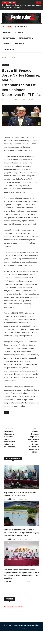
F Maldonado (8, 100)
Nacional (7, 44)
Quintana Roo (21, 26)
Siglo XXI (7, 32)
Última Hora (8, 49)
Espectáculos (9, 38)
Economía (19, 44)
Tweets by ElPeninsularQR (13, 607)
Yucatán (7, 26)
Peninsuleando (26, 38)
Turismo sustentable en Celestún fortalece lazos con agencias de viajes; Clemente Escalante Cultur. (21, 532)
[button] (37, 2)
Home (4, 57)
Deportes (18, 32)
